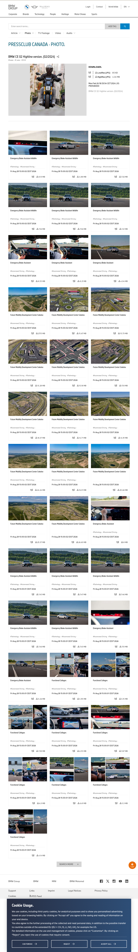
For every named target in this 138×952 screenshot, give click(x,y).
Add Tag (112, 26)
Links (31, 890)
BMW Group (14, 881)
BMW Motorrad (77, 881)
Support (12, 890)
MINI (54, 881)
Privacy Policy (101, 890)
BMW (35, 881)
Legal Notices (74, 890)
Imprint (51, 890)
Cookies (12, 896)
